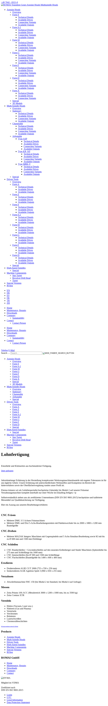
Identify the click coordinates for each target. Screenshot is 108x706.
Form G (15, 52)
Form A (15, 184)
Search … (5, 353)
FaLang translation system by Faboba (9, 626)
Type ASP (22, 139)
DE (8, 293)
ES (8, 295)
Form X (15, 90)
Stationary (16, 111)
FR (8, 298)
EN (8, 290)
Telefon (4, 350)
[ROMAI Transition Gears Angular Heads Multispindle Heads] (29, 5)
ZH (8, 303)
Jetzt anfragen (7, 471)
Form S (15, 15)
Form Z (15, 194)
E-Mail (11, 350)
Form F (15, 65)
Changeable (17, 123)
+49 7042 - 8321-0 (9, 2)
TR (8, 300)
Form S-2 (16, 27)
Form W (16, 40)
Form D (15, 78)
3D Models (17, 103)
